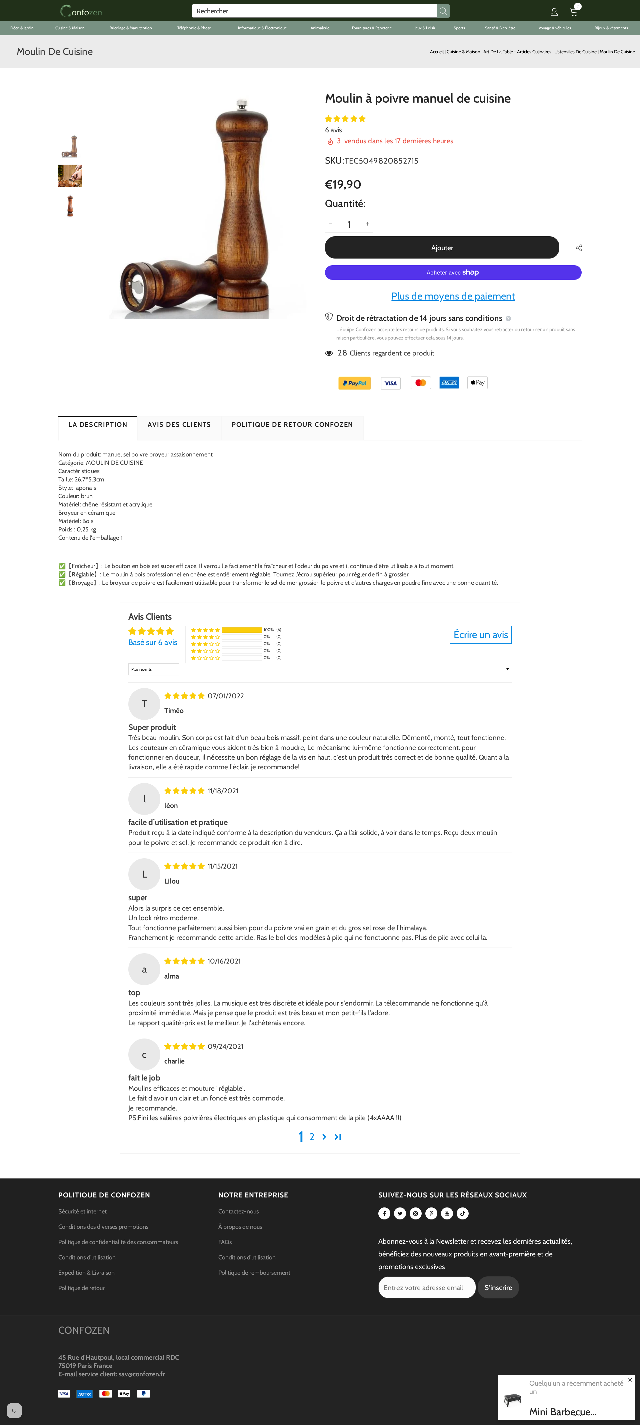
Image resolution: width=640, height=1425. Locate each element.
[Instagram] (416, 1213)
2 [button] (312, 1136)
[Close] (630, 1379)
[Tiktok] (463, 1213)
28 (342, 352)
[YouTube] (447, 1213)
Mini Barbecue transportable (559, 1412)
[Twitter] (400, 1213)
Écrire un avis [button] (481, 634)
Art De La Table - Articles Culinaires (517, 52)
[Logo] (80, 11)
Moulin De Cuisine (617, 52)
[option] (201, 206)
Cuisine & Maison (464, 52)
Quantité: (345, 203)
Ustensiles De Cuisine (576, 52)
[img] (185, 696)
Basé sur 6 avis (152, 642)
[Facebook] (384, 1213)
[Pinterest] (431, 1213)
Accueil (437, 52)
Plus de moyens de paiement (453, 296)
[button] (345, 119)
